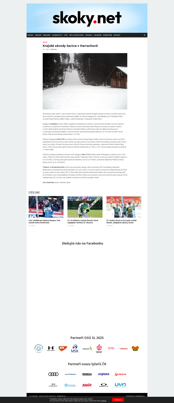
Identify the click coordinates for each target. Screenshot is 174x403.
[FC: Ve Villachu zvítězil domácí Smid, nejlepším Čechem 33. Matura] (84, 218)
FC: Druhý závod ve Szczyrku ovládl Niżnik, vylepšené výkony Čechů (121, 221)
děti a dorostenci (76, 35)
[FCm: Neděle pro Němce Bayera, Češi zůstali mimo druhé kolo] (46, 218)
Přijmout (118, 400)
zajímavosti (57, 35)
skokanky (47, 35)
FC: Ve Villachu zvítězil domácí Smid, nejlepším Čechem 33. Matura (82, 221)
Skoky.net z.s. (61, 396)
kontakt (117, 35)
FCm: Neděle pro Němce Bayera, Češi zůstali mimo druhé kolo (44, 221)
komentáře (107, 35)
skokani (38, 35)
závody (30, 35)
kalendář (98, 35)
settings (103, 401)
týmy (66, 35)
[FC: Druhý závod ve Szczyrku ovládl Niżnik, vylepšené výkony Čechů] (123, 218)
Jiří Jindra (54, 49)
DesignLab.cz (140, 396)
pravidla (88, 35)
